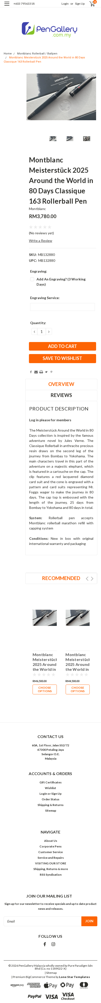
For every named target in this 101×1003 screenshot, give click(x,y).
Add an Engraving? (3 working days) (61, 281)
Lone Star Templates (74, 977)
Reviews (61, 395)
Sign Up (80, 3)
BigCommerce (35, 977)
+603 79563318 (24, 3)
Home (8, 53)
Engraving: (38, 271)
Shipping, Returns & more (50, 869)
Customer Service (50, 852)
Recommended (61, 578)
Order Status (50, 799)
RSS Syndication (51, 874)
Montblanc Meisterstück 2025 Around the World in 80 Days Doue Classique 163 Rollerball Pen (45, 662)
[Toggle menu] (6, 6)
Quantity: (38, 323)
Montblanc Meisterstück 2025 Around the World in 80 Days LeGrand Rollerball (77, 662)
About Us (50, 841)
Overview (61, 384)
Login (65, 3)
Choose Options (45, 689)
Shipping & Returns (50, 805)
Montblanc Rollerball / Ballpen (37, 53)
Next (92, 579)
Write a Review (40, 240)
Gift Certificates (50, 782)
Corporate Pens (50, 846)
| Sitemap (51, 973)
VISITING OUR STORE (50, 863)
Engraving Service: (45, 298)
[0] (89, 4)
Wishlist (50, 788)
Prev (87, 579)
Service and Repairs (51, 857)
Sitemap (50, 810)
